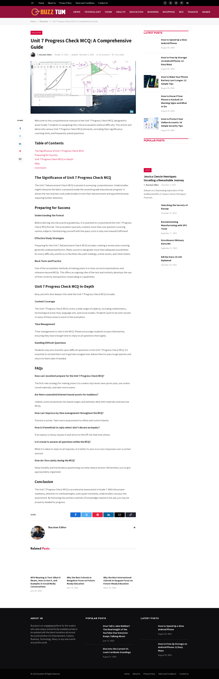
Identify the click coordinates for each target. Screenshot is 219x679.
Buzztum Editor (45, 54)
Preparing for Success (46, 155)
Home (41, 2)
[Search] (187, 3)
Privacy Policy (65, 2)
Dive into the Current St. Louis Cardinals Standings (117, 650)
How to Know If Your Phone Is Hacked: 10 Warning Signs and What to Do (174, 101)
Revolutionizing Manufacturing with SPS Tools (174, 225)
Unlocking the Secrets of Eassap (174, 207)
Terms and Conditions (84, 2)
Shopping (169, 11)
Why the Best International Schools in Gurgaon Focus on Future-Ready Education (118, 580)
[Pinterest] (20, 151)
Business (153, 11)
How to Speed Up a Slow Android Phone (174, 41)
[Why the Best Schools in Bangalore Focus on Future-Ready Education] (83, 564)
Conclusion (40, 167)
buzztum (41, 674)
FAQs (37, 163)
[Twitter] (20, 136)
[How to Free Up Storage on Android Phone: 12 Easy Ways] (151, 62)
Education (136, 11)
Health (120, 11)
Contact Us (103, 2)
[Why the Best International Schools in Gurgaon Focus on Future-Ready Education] (119, 564)
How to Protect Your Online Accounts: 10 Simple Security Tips (172, 122)
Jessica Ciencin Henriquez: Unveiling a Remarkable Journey (164, 178)
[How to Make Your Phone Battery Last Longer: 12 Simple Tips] (151, 81)
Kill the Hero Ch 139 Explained (171, 258)
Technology (92, 11)
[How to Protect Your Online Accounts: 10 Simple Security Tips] (151, 123)
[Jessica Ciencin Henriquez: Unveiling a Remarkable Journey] (166, 159)
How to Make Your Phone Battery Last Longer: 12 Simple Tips (174, 80)
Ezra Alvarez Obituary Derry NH (172, 242)
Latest (147, 170)
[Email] (20, 159)
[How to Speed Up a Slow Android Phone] (151, 44)
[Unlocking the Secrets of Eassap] (151, 209)
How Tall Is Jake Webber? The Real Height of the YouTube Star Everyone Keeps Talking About (116, 631)
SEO (181, 11)
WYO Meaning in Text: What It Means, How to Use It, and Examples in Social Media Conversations (46, 582)
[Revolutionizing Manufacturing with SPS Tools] (151, 226)
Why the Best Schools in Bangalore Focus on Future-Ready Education (81, 580)
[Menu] (32, 3)
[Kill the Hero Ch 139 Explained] (151, 261)
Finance (193, 11)
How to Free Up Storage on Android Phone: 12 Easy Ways (174, 61)
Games (206, 11)
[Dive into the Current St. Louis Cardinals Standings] (93, 653)
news (76, 11)
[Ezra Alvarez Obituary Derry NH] (151, 244)
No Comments (104, 54)
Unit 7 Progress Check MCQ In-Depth (54, 159)
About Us (52, 2)
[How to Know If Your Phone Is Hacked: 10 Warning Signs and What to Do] (151, 100)
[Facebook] (20, 128)
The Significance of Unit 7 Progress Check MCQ (59, 150)
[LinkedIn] (20, 144)
